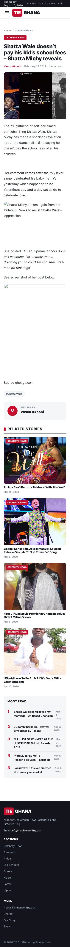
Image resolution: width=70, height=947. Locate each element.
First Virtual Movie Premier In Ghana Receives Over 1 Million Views (35, 615)
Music (7, 877)
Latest (7, 883)
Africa (7, 858)
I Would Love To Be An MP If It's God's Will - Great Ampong (32, 680)
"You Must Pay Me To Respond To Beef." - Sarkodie (32, 757)
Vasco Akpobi (12, 66)
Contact (8, 913)
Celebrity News (24, 30)
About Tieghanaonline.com (20, 907)
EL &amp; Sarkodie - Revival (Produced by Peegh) (31, 729)
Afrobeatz (10, 852)
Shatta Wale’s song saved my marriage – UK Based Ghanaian (33, 713)
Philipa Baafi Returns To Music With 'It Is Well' (34, 487)
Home (7, 30)
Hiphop (8, 890)
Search (8, 926)
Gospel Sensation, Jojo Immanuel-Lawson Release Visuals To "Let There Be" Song (32, 550)
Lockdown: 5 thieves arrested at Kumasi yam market (33, 770)
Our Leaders (11, 864)
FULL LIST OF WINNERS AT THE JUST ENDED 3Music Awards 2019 (33, 743)
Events (8, 871)
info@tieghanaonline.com (27, 830)
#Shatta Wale (14, 393)
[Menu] (7, 12)
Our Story (9, 920)
